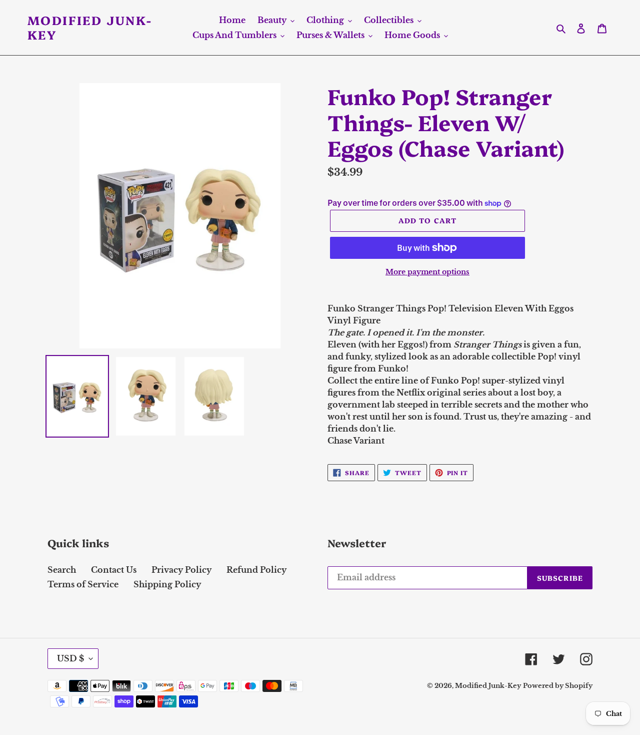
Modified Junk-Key (90, 27)
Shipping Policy (167, 584)
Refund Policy (256, 570)
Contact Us (113, 570)
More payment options (428, 271)
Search (62, 570)
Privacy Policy (182, 570)
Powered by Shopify (557, 685)
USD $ (70, 658)
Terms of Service (83, 584)
